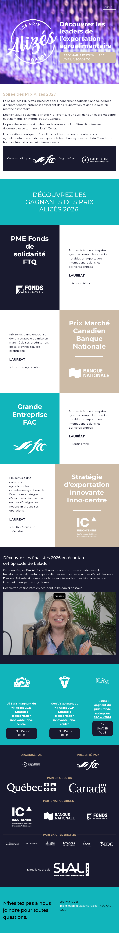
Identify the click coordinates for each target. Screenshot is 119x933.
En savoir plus (22, 733)
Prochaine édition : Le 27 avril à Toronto (83, 57)
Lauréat (77, 275)
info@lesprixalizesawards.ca (79, 905)
